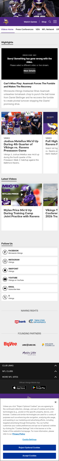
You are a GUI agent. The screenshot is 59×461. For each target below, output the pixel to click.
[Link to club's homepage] (5, 20)
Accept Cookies (30, 455)
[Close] (55, 402)
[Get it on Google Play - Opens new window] (38, 389)
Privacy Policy (18, 434)
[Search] (50, 22)
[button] (30, 71)
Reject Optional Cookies (29, 447)
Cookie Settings (29, 439)
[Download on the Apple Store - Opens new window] (19, 388)
